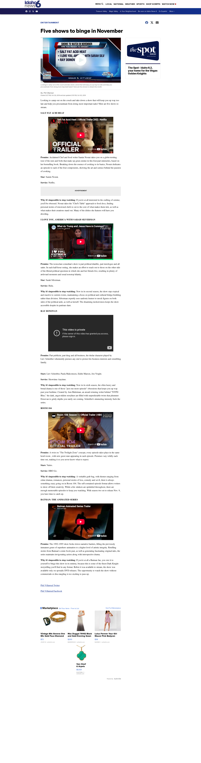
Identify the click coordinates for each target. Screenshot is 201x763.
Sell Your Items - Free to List (69, 608)
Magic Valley (113, 11)
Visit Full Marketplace (113, 608)
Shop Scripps (153, 4)
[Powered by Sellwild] (117, 679)
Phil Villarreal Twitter (50, 585)
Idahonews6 (26, 11)
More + (171, 11)
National (119, 4)
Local (109, 4)
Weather (130, 4)
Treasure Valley (101, 11)
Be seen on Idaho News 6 (147, 11)
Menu (98, 4)
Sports (140, 4)
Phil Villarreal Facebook (51, 590)
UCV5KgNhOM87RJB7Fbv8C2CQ (37, 11)
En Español (163, 11)
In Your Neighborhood (128, 11)
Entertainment (50, 22)
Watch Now (168, 4)
